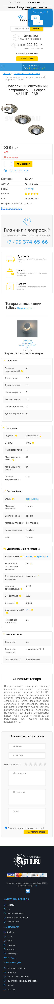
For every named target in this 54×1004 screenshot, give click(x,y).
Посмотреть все (24, 308)
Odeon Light (12, 953)
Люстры (11, 905)
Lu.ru (35, 886)
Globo (9, 941)
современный (32, 499)
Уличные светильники (17, 917)
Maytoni (10, 949)
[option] (7, 109)
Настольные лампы (16, 913)
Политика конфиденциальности (22, 981)
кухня (40, 556)
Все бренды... (10, 957)
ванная (29, 556)
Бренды (11, 7)
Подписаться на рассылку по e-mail (26, 828)
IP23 (28, 610)
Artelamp (29, 188)
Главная (6, 74)
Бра (8, 909)
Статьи (10, 985)
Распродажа (13, 922)
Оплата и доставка (26, 7)
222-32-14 (30, 45)
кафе (45, 556)
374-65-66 (27, 53)
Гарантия (42, 7)
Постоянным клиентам (18, 976)
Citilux (9, 936)
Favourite (11, 945)
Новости (11, 989)
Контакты (27, 9)
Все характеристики (11, 208)
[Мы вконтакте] (27, 892)
